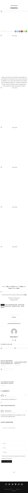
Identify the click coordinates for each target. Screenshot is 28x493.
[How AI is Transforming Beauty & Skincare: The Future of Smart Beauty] (7, 353)
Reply (26, 395)
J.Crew (17, 288)
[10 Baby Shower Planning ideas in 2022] (20, 353)
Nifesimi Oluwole (16, 306)
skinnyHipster (4, 31)
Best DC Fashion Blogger (11, 304)
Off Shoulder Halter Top (14, 323)
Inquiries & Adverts (8, 489)
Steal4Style (8, 411)
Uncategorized (14, 5)
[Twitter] (9, 484)
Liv (5, 395)
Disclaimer (14, 490)
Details (14, 317)
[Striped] (14, 19)
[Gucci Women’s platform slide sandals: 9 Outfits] (7, 374)
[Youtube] (15, 340)
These (21, 286)
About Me (18, 489)
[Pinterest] (12, 484)
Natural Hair (21, 304)
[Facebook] (6, 484)
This (7, 286)
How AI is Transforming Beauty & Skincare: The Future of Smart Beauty (7, 362)
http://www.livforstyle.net (8, 405)
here (25, 294)
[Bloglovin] (15, 484)
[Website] (13, 340)
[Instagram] (19, 484)
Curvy (13, 286)
